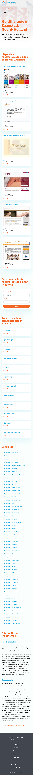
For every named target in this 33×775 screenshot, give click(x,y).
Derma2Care (7, 239)
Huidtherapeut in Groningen (10, 601)
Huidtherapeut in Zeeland (9, 620)
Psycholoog (7, 377)
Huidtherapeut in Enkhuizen (10, 497)
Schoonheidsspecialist (11, 432)
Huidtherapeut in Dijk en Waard (11, 487)
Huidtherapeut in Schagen (9, 557)
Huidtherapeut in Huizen (9, 528)
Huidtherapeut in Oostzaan (9, 544)
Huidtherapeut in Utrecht (9, 617)
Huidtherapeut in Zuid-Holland (11, 623)
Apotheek (7, 331)
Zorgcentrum (8, 405)
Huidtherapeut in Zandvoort (10, 585)
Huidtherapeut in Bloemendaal (11, 475)
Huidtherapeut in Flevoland (10, 592)
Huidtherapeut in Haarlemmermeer (12, 506)
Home (3, 8)
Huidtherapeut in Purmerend (10, 554)
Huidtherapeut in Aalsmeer (10, 453)
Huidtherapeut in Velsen (9, 573)
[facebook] (13, 767)
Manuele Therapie (10, 358)
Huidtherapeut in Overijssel (10, 614)
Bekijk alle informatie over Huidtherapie (12, 726)
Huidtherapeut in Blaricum (9, 472)
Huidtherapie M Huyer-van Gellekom (14, 135)
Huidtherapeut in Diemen (9, 484)
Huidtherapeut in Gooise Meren (11, 500)
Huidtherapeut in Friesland (9, 595)
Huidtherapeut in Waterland (10, 576)
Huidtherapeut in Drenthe (9, 589)
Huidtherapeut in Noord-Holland (11, 611)
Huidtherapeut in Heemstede (10, 513)
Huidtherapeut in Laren (8, 538)
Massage (6, 423)
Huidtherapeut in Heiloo (9, 516)
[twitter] (19, 767)
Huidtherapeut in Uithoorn (9, 570)
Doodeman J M (7, 170)
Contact (16, 757)
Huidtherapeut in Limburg (9, 604)
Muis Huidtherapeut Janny (10, 101)
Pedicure (6, 367)
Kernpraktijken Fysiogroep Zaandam (14, 66)
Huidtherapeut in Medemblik (10, 541)
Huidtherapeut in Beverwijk (10, 468)
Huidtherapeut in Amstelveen (10, 459)
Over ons (16, 748)
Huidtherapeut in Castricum (10, 478)
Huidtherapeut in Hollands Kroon (11, 522)
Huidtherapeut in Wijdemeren (10, 579)
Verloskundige (8, 395)
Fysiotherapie (8, 340)
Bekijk (5, 94)
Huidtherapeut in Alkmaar (9, 456)
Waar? (5, 298)
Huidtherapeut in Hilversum (10, 519)
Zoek (17, 306)
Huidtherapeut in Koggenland (10, 532)
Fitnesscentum (8, 414)
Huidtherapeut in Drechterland (11, 490)
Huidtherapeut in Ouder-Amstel (11, 551)
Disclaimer (16, 754)
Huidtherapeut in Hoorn (8, 525)
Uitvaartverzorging (10, 386)
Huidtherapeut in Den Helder (10, 481)
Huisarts (6, 349)
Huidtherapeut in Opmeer (9, 547)
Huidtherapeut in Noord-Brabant (11, 607)
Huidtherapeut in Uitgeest (9, 566)
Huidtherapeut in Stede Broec (10, 560)
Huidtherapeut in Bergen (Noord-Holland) (14, 465)
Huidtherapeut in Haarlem (9, 503)
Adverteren (16, 751)
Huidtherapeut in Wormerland (10, 582)
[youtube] (16, 767)
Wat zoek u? (7, 292)
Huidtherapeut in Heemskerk (10, 509)
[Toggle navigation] (28, 3)
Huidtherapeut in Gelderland (10, 598)
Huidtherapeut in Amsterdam (10, 462)
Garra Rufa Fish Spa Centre (11, 204)
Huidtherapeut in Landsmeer (10, 535)
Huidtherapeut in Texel (8, 563)
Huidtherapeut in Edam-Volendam (11, 494)
